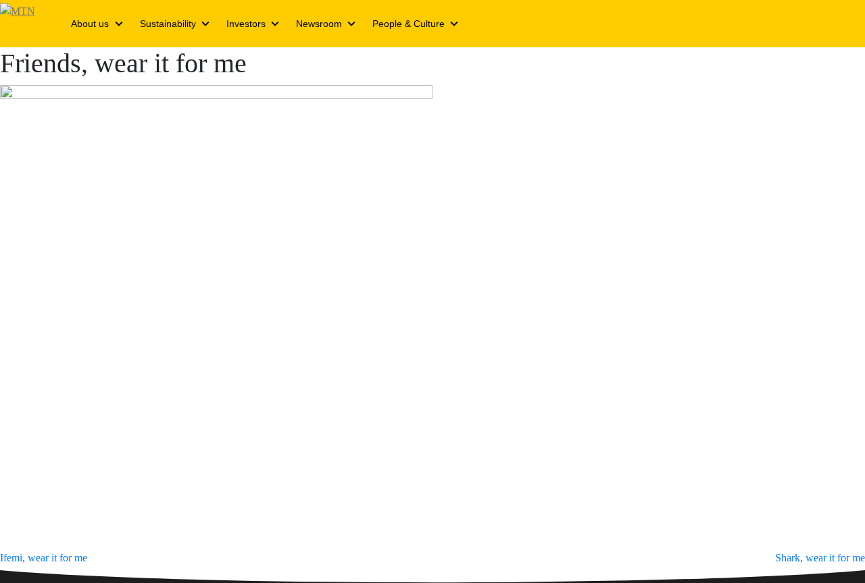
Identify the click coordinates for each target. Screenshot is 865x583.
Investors (246, 23)
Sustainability (168, 23)
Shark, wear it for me (820, 557)
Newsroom (319, 23)
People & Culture (408, 23)
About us (90, 23)
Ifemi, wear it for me (43, 557)
